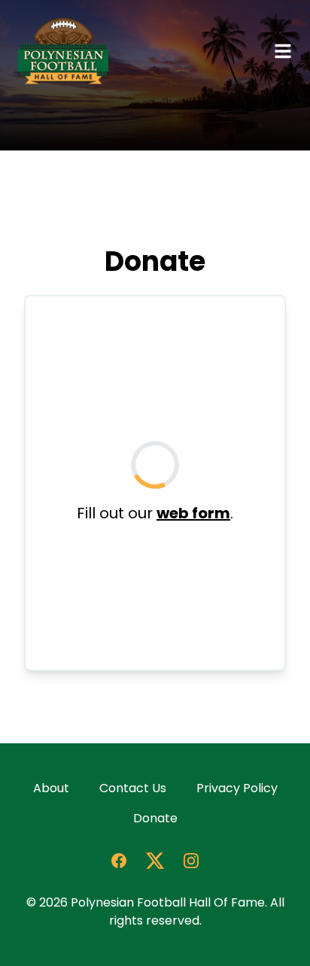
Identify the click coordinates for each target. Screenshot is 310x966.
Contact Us (132, 788)
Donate (155, 818)
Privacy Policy (237, 788)
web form (193, 513)
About (51, 788)
